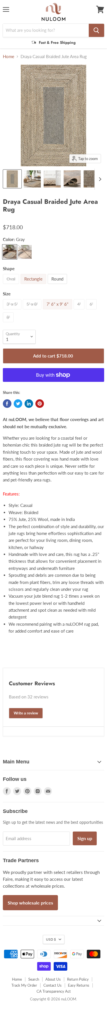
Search (33, 979)
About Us (53, 979)
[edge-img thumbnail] (92, 179)
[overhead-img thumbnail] (12, 179)
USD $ (51, 939)
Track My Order (24, 985)
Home (8, 56)
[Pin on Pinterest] (39, 403)
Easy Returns (78, 985)
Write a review (26, 713)
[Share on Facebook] (7, 403)
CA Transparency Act (54, 991)
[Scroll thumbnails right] (99, 179)
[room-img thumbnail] (32, 179)
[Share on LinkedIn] (29, 403)
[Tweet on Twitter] (18, 403)
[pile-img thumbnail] (52, 179)
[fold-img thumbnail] (72, 179)
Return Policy (78, 979)
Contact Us (52, 985)
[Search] (96, 30)
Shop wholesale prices (30, 902)
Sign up (84, 838)
